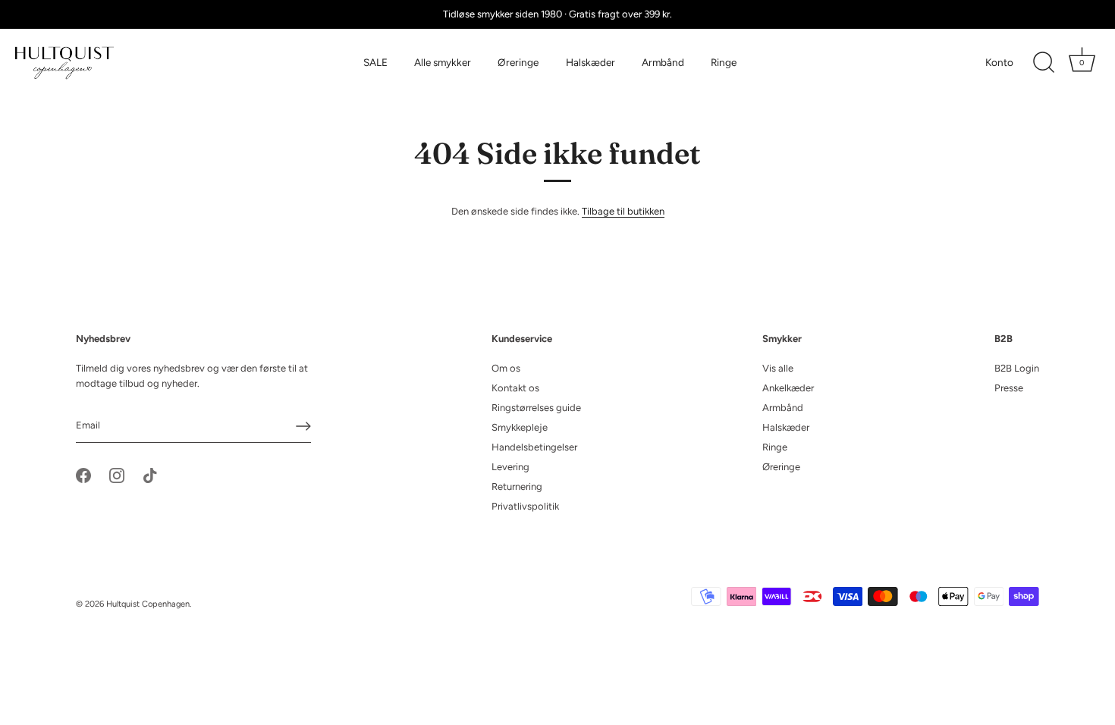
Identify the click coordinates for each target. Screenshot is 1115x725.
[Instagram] (116, 474)
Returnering (517, 486)
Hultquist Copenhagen (148, 604)
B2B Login (1016, 368)
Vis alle (777, 368)
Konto (999, 62)
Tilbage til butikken (623, 211)
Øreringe (518, 62)
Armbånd (663, 62)
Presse (1008, 388)
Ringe (724, 62)
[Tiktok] (150, 474)
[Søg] (1043, 63)
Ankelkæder (788, 388)
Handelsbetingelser (534, 447)
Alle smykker (442, 62)
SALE (375, 62)
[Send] (303, 426)
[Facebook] (83, 474)
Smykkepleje (520, 427)
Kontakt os (515, 388)
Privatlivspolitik (525, 506)
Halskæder (590, 62)
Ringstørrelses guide (536, 407)
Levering (510, 466)
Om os (506, 368)
